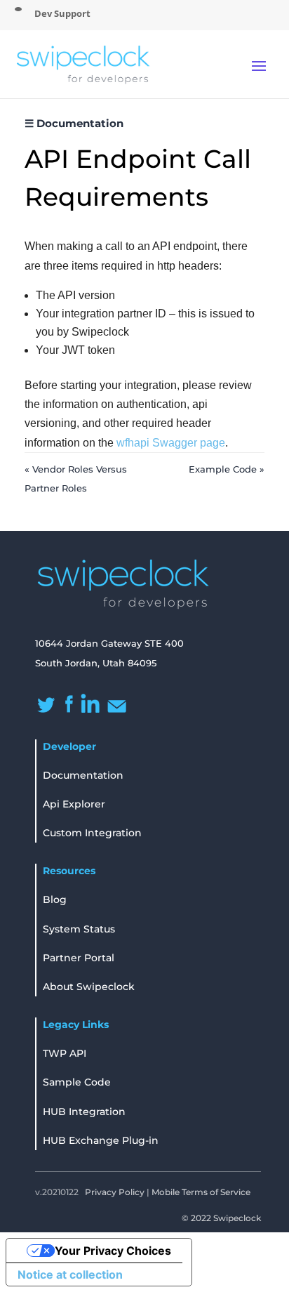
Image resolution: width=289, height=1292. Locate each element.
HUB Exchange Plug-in (101, 1140)
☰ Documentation (74, 123)
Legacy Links (76, 1024)
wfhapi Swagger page (170, 443)
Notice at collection (70, 1274)
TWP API (64, 1053)
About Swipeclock (89, 986)
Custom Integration (92, 832)
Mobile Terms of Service (201, 1192)
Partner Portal (78, 957)
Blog (55, 899)
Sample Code (77, 1082)
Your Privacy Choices (113, 1251)
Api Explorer (74, 804)
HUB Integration (84, 1111)
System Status (79, 929)
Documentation (83, 775)
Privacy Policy (114, 1192)
